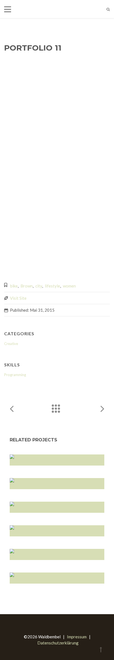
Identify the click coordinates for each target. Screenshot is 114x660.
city (38, 285)
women (69, 285)
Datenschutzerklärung (58, 642)
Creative (11, 343)
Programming (15, 374)
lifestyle (52, 285)
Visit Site (18, 298)
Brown (26, 285)
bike (14, 285)
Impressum (77, 636)
